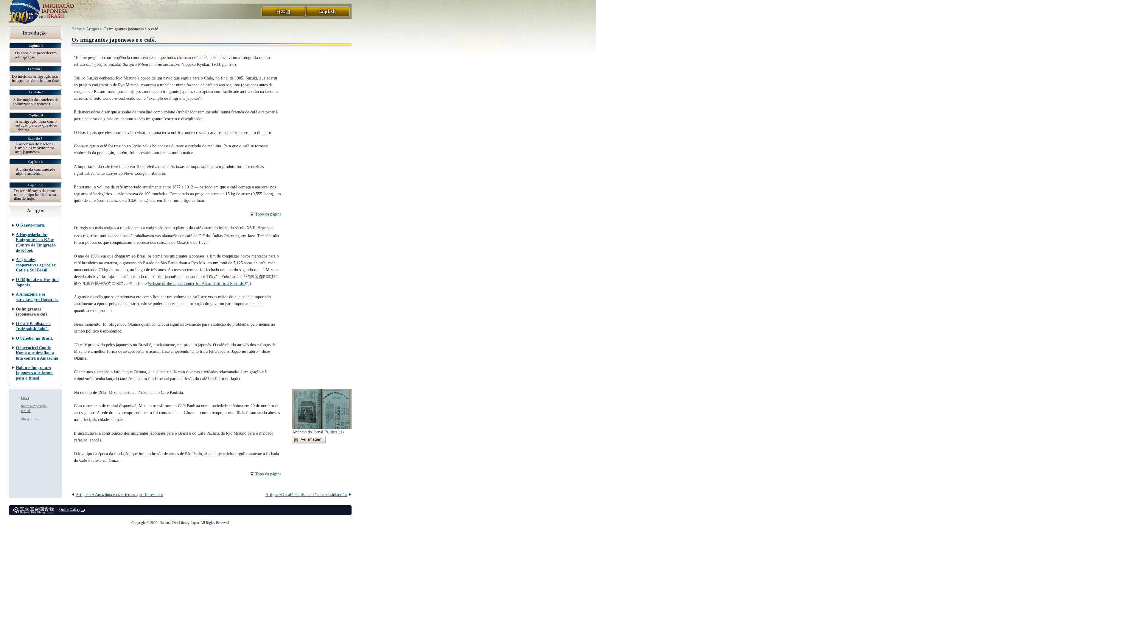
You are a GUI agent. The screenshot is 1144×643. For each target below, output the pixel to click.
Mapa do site (30, 419)
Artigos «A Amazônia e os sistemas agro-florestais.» (119, 494)
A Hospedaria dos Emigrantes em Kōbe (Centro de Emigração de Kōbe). (36, 242)
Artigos (92, 28)
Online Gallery (69, 510)
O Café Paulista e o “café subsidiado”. (33, 326)
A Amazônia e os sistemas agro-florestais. (37, 297)
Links (25, 398)
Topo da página (268, 214)
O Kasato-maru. (30, 225)
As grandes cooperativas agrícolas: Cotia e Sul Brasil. (36, 264)
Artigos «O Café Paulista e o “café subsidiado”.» (306, 494)
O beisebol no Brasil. (34, 338)
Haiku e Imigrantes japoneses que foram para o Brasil (34, 372)
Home (77, 28)
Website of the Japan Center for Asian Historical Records (195, 283)
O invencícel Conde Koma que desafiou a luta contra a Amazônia (37, 352)
